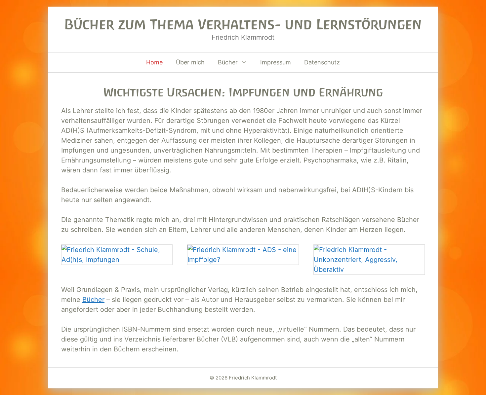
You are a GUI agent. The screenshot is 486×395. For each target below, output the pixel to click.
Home (154, 62)
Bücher (228, 62)
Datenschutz (322, 62)
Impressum (275, 62)
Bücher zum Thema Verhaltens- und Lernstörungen (243, 24)
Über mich (190, 62)
